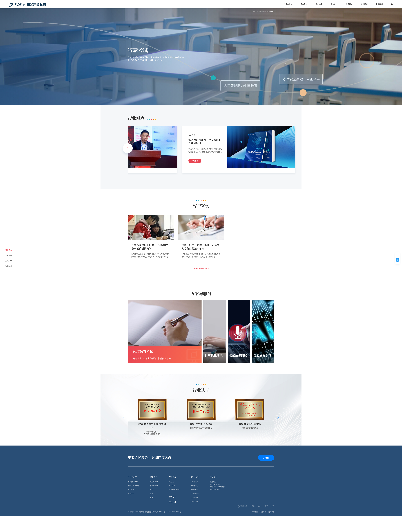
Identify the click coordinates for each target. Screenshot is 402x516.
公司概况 (194, 481)
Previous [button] (124, 417)
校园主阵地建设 (133, 485)
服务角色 (304, 4)
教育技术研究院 (174, 489)
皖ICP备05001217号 (158, 512)
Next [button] (278, 417)
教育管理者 (154, 481)
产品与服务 (288, 4)
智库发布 (172, 481)
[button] (128, 148)
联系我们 (379, 4)
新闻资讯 (194, 485)
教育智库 (334, 4)
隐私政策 (271, 512)
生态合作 (194, 497)
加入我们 (194, 501)
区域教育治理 (133, 481)
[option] (201, 56)
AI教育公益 (195, 493)
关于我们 (364, 4)
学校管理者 (154, 485)
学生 (151, 493)
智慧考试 (271, 11)
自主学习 (131, 489)
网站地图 (255, 512)
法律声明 (263, 512)
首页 (254, 11)
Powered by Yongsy (174, 512)
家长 (151, 497)
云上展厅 (194, 489)
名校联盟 (172, 485)
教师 (151, 489)
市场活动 (349, 4)
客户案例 (319, 4)
